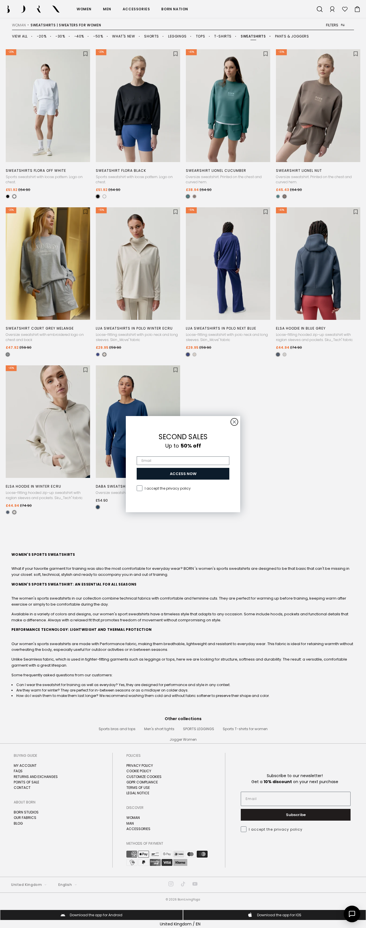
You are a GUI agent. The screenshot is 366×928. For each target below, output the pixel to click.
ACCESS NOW (183, 473)
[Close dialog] (234, 421)
